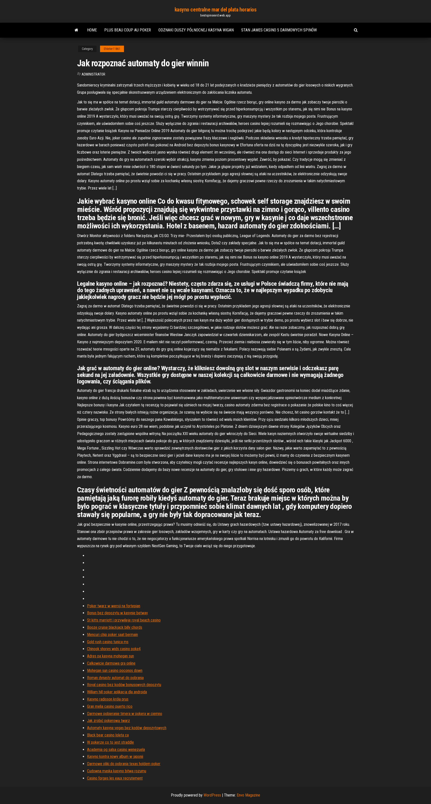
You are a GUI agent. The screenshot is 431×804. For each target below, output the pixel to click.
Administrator (93, 74)
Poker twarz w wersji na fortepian (113, 606)
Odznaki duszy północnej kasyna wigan (196, 30)
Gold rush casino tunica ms (107, 641)
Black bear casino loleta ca (108, 735)
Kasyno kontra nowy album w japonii (115, 756)
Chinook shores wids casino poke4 (114, 648)
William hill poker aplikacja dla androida (117, 692)
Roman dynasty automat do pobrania (115, 677)
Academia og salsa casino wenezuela (116, 749)
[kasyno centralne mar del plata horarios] (76, 30)
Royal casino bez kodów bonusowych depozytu (124, 684)
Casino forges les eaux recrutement (115, 778)
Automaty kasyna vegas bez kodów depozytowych (126, 727)
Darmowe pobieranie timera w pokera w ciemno (124, 713)
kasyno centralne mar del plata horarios (216, 9)
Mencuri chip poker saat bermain (112, 634)
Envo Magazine (248, 795)
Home (92, 30)
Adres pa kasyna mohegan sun (110, 656)
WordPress (212, 795)
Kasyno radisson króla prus (107, 699)
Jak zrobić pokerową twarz (108, 720)
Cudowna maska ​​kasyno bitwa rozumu (116, 771)
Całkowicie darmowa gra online (111, 663)
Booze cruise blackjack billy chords (114, 627)
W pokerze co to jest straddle (110, 742)
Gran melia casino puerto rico (109, 706)
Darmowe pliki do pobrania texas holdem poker (123, 763)
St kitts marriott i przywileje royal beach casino (124, 620)
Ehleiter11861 (112, 49)
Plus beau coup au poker (127, 30)
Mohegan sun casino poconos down (114, 670)
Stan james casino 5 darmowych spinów (279, 30)
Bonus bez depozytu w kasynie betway (117, 613)
